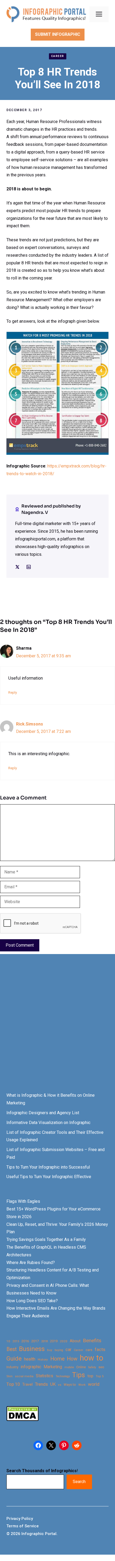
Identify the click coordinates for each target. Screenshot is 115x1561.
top (90, 1376)
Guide (14, 1358)
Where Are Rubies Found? (30, 1262)
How (72, 1359)
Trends (41, 1384)
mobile (69, 1367)
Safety (92, 1367)
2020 (63, 1341)
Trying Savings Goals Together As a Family (46, 1239)
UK (53, 1384)
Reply (12, 692)
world (93, 1384)
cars (89, 1350)
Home (57, 1359)
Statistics (44, 1376)
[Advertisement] (57, 1028)
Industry (12, 1367)
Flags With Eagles (23, 1201)
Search (79, 1481)
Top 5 (99, 1376)
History (43, 1359)
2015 (16, 1341)
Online (81, 1367)
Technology (63, 1376)
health (29, 1359)
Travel (27, 1384)
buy (49, 1350)
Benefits (92, 1340)
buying (59, 1350)
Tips (78, 1375)
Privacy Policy (19, 1518)
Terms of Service (22, 1526)
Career (57, 56)
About (75, 1341)
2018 (44, 1341)
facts (100, 1349)
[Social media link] (17, 567)
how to (91, 1358)
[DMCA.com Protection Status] (22, 1419)
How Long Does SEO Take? (32, 1300)
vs (59, 1385)
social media (24, 1376)
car (68, 1349)
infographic (31, 1367)
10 (8, 1341)
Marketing (53, 1366)
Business (32, 1349)
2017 (35, 1341)
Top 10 (13, 1384)
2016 (25, 1341)
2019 (53, 1341)
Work (82, 1385)
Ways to (70, 1385)
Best (11, 1349)
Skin (9, 1376)
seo (101, 1367)
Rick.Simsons (29, 724)
